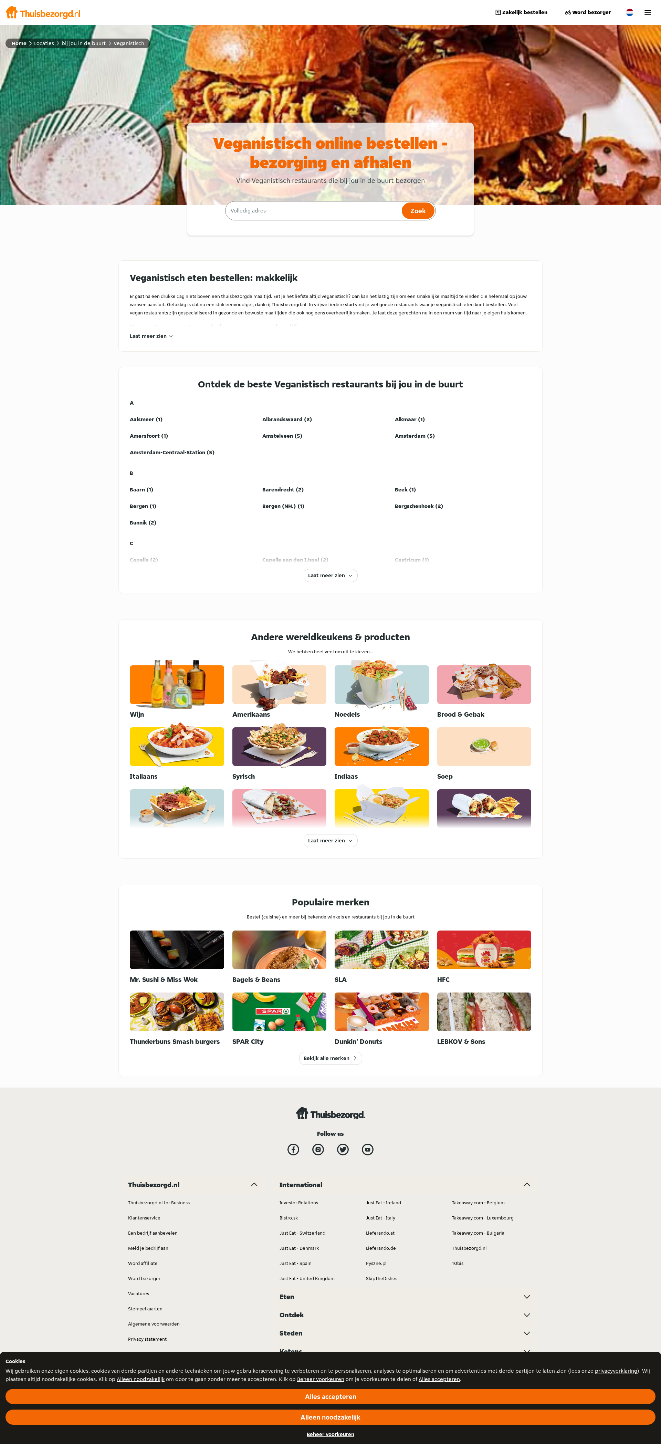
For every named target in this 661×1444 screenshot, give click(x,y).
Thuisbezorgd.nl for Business (159, 1202)
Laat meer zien (148, 336)
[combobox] (313, 211)
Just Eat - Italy (380, 1218)
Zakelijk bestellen (524, 12)
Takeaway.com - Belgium (478, 1202)
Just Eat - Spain (296, 1263)
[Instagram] (318, 1149)
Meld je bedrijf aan (148, 1248)
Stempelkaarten (145, 1309)
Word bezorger (591, 12)
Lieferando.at (380, 1233)
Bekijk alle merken (326, 1058)
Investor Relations (299, 1202)
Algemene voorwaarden (154, 1324)
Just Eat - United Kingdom (307, 1278)
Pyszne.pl (376, 1263)
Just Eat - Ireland (383, 1202)
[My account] (647, 12)
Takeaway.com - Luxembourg (483, 1218)
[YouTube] (368, 1149)
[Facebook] (293, 1149)
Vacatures (138, 1293)
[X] (343, 1149)
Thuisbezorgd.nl (469, 1248)
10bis (457, 1263)
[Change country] (629, 12)
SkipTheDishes (381, 1278)
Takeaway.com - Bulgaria (478, 1233)
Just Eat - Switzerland (302, 1233)
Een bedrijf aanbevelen (153, 1233)
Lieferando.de (381, 1248)
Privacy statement (147, 1339)
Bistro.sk (289, 1218)
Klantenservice (144, 1218)
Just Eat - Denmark (299, 1248)
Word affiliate (143, 1263)
